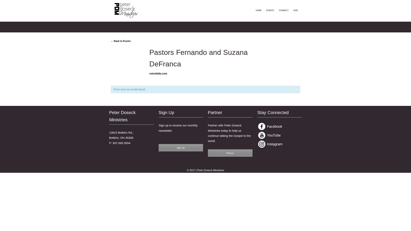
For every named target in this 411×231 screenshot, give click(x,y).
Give (295, 10)
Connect (284, 10)
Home (259, 10)
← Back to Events (121, 41)
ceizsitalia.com (158, 73)
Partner (230, 153)
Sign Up (181, 147)
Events (270, 10)
